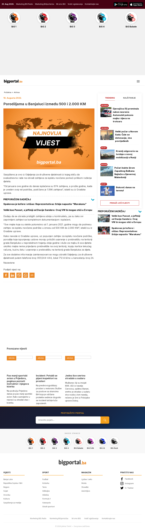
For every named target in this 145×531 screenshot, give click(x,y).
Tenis (44, 487)
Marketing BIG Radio (24, 4)
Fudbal (45, 479)
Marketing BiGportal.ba (44, 4)
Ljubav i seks (86, 479)
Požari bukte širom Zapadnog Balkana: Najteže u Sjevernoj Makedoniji (125, 172)
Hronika (6, 495)
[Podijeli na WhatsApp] (25, 275)
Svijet (5, 491)
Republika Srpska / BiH (12, 483)
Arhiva (17, 92)
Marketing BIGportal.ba (59, 518)
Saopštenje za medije (12, 502)
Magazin (86, 472)
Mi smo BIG (76, 518)
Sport (45, 472)
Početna (7, 92)
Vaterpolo (46, 502)
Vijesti (7, 472)
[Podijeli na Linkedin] (12, 275)
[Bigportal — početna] (13, 81)
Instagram (129, 483)
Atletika (45, 495)
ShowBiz (85, 487)
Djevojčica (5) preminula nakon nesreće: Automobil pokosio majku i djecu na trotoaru (126, 115)
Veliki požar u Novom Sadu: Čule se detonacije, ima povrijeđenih (126, 136)
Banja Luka (8, 479)
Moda (83, 483)
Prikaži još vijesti (120, 203)
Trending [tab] (110, 98)
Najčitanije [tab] (129, 98)
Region (6, 487)
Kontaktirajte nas (92, 4)
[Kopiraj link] (32, 275)
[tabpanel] (119, 154)
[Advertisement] (72, 53)
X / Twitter (129, 488)
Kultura (6, 498)
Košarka (45, 483)
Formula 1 (46, 498)
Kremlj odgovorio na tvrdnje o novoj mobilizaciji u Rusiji (127, 154)
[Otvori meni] (138, 81)
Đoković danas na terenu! (125, 189)
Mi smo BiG (61, 4)
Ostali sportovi (48, 506)
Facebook (129, 479)
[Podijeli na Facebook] (5, 275)
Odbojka (46, 491)
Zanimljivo (85, 491)
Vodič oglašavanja (75, 4)
